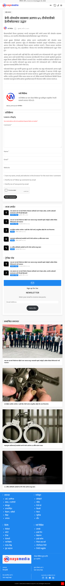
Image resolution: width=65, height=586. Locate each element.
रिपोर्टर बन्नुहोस (41, 548)
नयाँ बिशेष (8, 542)
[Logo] (11, 5)
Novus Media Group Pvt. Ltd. (31, 584)
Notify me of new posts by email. (17, 184)
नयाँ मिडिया (10, 29)
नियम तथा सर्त (41, 542)
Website (7, 167)
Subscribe (32, 308)
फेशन (38, 512)
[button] (55, 5)
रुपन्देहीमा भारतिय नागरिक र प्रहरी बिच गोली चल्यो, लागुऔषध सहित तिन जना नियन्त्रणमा (32, 230)
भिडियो (7, 529)
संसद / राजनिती (10, 502)
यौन (37, 518)
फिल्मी (38, 509)
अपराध (12, 232)
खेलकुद (7, 505)
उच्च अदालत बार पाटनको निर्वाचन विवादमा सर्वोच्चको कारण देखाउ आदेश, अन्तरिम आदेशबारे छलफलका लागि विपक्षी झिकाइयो (33, 212)
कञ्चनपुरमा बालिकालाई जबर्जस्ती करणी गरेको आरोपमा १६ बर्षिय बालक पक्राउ (29, 239)
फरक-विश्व (8, 545)
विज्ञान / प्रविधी (10, 512)
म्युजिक (38, 515)
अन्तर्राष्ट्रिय (8, 509)
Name (6, 151)
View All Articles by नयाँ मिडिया (14, 106)
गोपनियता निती (41, 545)
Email (6, 159)
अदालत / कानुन (14, 215)
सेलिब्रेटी (39, 499)
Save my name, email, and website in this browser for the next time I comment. (33, 175)
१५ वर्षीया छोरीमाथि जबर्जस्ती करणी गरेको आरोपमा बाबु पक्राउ (25, 247)
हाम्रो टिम (39, 532)
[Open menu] (61, 5)
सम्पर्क (38, 529)
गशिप (38, 502)
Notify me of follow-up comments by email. (20, 179)
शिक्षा (6, 515)
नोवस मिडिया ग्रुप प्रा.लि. (41, 556)
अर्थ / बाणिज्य (9, 499)
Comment (8, 125)
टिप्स (6, 535)
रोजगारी (7, 539)
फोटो (6, 532)
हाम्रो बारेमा (39, 539)
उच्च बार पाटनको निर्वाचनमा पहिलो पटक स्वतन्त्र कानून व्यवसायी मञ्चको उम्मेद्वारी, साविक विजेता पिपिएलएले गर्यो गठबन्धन (33, 221)
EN (50, 5)
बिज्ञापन (38, 535)
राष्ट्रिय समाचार (8, 12)
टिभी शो (38, 505)
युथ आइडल (9, 548)
